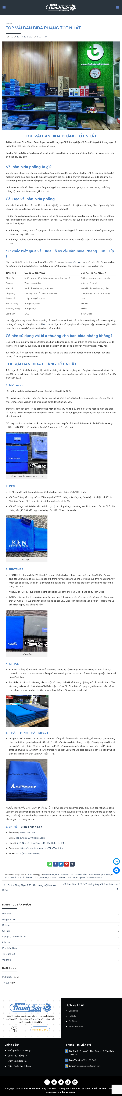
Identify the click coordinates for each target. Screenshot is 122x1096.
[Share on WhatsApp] (49, 864)
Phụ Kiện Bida (76, 1026)
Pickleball (7, 977)
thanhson (42, 37)
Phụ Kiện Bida (9, 948)
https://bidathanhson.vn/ (28, 853)
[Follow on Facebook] (47, 1082)
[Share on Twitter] (61, 864)
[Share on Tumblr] (72, 864)
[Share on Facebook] (55, 864)
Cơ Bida (6, 931)
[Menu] (4, 7)
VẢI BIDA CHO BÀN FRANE (60, 877)
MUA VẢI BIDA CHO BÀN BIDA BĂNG (71, 874)
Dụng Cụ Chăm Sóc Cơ (14, 936)
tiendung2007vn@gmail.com (30, 838)
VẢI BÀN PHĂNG (32, 877)
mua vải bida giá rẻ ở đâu (99, 874)
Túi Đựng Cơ (8, 954)
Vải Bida (6, 959)
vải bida (43, 877)
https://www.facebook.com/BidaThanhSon (41, 848)
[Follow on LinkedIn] (75, 1082)
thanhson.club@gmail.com (88, 1065)
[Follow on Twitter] (61, 1082)
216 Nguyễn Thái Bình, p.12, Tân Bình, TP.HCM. (41, 843)
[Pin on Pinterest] (66, 864)
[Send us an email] (68, 1082)
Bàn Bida (73, 1010)
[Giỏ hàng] (117, 7)
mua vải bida (48, 874)
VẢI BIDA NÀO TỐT (94, 877)
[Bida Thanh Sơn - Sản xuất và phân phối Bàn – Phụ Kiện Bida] (61, 7)
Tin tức (9, 24)
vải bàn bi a (74, 262)
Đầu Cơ (6, 942)
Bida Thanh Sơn (31, 827)
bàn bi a (46, 324)
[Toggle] (118, 914)
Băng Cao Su (8, 919)
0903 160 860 (28, 832)
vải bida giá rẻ (79, 877)
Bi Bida (6, 925)
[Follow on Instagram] (54, 1082)
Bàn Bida (6, 913)
